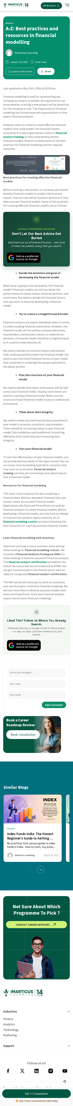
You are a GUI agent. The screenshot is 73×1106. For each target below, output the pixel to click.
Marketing (10, 1035)
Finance (8, 1019)
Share (48, 71)
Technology (11, 1030)
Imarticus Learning (26, 52)
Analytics (9, 1024)
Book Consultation (23, 734)
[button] (40, 869)
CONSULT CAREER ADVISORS (33, 924)
